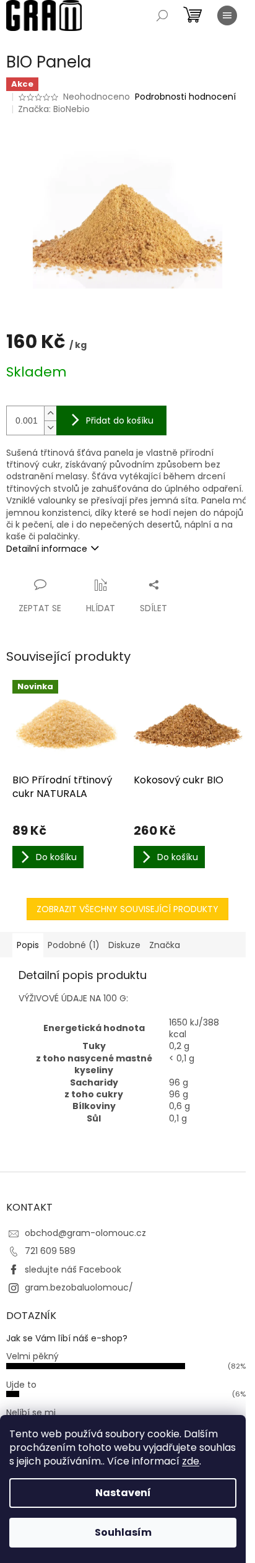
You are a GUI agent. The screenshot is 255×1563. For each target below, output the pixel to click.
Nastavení (123, 1493)
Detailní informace (46, 548)
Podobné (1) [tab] (74, 945)
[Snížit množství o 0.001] (50, 427)
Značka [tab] (164, 945)
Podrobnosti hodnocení (185, 97)
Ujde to (21, 1384)
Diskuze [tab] (124, 945)
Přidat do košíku (119, 420)
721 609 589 (50, 1251)
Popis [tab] (28, 945)
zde (190, 1461)
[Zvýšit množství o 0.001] (50, 413)
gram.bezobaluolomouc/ (79, 1287)
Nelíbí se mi (31, 1412)
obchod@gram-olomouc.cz (85, 1233)
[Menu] (227, 15)
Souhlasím (123, 1532)
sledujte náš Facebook (73, 1269)
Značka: (54, 109)
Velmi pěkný (32, 1356)
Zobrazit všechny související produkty (127, 909)
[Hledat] (162, 15)
